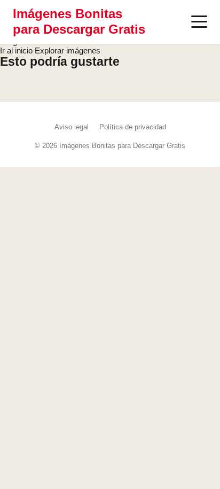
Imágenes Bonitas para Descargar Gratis (79, 21)
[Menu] (199, 21)
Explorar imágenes (67, 50)
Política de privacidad (132, 127)
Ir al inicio (16, 50)
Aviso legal (71, 127)
